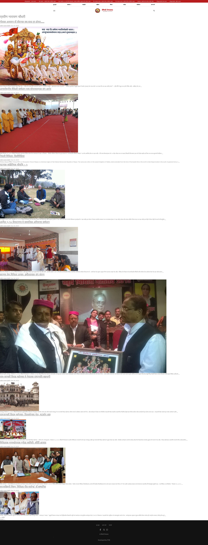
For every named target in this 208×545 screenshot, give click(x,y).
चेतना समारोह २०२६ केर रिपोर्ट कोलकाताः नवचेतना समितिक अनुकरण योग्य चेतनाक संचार (76, 1)
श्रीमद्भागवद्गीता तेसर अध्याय (163, 1)
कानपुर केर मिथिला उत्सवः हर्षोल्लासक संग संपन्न (22, 274)
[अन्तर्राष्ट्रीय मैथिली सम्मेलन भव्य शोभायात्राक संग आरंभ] (39, 123)
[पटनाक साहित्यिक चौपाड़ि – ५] (32, 194)
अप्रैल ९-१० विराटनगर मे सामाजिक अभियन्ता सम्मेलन (25, 222)
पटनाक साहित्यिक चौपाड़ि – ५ (13, 165)
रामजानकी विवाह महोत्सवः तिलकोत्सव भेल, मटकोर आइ (25, 414)
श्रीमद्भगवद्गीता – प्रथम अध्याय (32, 1)
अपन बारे (153, 4)
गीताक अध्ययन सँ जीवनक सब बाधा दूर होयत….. (22, 22)
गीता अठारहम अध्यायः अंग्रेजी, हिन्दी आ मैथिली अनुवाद (104, 1)
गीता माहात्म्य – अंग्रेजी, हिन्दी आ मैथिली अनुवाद (48, 1)
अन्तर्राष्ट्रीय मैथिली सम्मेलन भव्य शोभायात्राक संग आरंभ (25, 89)
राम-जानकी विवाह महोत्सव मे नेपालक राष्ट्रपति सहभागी (25, 377)
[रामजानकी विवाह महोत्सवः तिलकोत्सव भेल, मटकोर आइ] (13, 429)
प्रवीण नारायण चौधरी (5, 26)
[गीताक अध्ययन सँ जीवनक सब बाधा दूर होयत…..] (39, 56)
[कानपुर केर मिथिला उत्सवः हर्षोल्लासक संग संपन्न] (83, 326)
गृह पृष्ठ (98, 525)
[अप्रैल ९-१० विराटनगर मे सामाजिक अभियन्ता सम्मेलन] (39, 249)
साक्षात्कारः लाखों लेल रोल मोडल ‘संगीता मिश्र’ (147, 1)
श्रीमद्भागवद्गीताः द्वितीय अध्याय (176, 1)
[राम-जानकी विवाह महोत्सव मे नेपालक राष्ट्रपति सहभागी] (19, 396)
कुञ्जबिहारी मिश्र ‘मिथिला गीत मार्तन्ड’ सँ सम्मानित (23, 487)
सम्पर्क (110, 525)
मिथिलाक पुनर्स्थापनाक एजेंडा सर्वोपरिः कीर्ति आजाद (23, 442)
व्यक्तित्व (138, 4)
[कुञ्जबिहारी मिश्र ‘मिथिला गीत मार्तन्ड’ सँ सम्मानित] (19, 503)
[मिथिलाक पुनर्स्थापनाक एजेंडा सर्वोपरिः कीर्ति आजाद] (32, 465)
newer (2, 519)
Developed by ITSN (104, 540)
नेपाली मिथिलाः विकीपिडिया (12, 156)
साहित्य (97, 4)
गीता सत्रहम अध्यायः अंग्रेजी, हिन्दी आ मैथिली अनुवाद (126, 1)
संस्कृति (83, 4)
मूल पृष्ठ (54, 4)
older (2, 517)
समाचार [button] (68, 4)
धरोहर (124, 4)
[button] (54, 11)
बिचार (111, 4)
